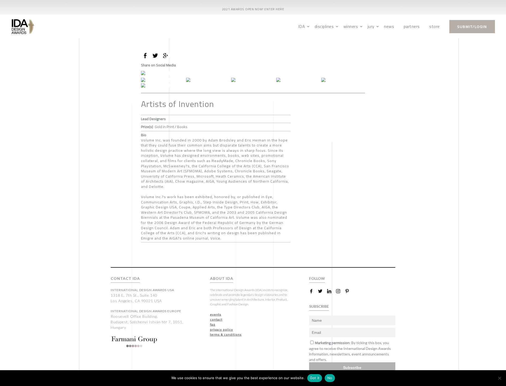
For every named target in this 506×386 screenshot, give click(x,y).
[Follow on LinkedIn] (331, 291)
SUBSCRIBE (319, 306)
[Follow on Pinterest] (349, 291)
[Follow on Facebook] (313, 291)
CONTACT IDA (125, 278)
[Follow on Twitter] (322, 291)
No (329, 378)
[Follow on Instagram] (340, 291)
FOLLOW (317, 278)
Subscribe (352, 367)
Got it (315, 378)
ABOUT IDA (221, 278)
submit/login (472, 26)
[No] (499, 378)
